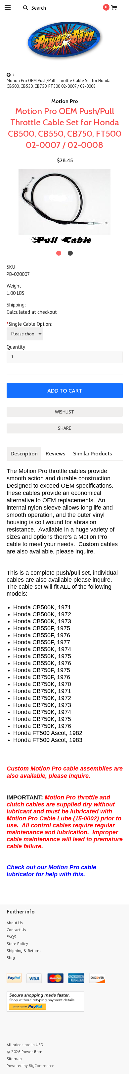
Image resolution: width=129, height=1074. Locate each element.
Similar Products (92, 453)
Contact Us (16, 929)
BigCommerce (41, 1065)
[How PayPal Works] (45, 1010)
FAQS (11, 936)
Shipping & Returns (24, 950)
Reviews (55, 453)
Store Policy (17, 943)
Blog (11, 957)
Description (24, 453)
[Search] (26, 7)
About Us (15, 922)
